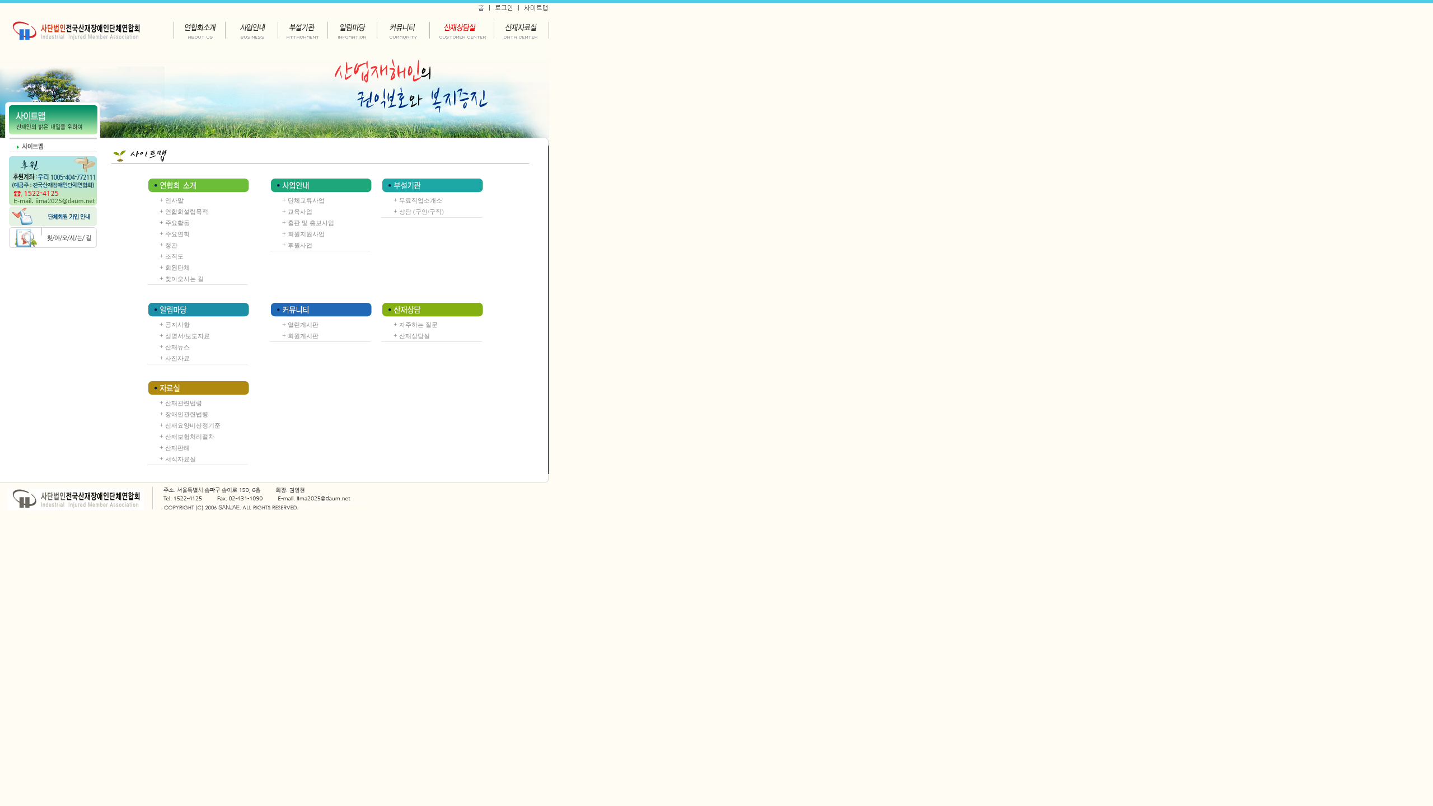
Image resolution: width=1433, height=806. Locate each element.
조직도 (174, 256)
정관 (171, 245)
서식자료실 (180, 459)
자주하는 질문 (418, 324)
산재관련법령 (183, 403)
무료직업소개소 (420, 200)
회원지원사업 (306, 234)
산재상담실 (414, 335)
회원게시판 (303, 335)
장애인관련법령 (186, 414)
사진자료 (177, 358)
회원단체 (177, 267)
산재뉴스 (177, 347)
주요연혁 (177, 234)
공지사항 (177, 324)
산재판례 (177, 447)
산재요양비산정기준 (193, 425)
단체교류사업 (306, 200)
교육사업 (300, 211)
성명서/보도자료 (187, 335)
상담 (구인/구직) (421, 211)
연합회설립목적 (186, 211)
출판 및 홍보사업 (311, 222)
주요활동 (177, 222)
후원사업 (300, 245)
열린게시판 (303, 324)
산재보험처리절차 (189, 436)
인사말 (174, 200)
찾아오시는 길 (184, 278)
